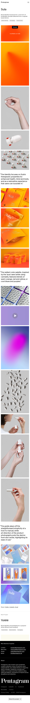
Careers (11, 689)
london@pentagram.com (18, 647)
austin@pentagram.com (17, 651)
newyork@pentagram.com (18, 649)
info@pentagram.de (16, 653)
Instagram (4, 687)
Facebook (21, 687)
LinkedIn (11, 687)
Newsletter (4, 689)
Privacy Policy (5, 692)
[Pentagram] (5, 2)
